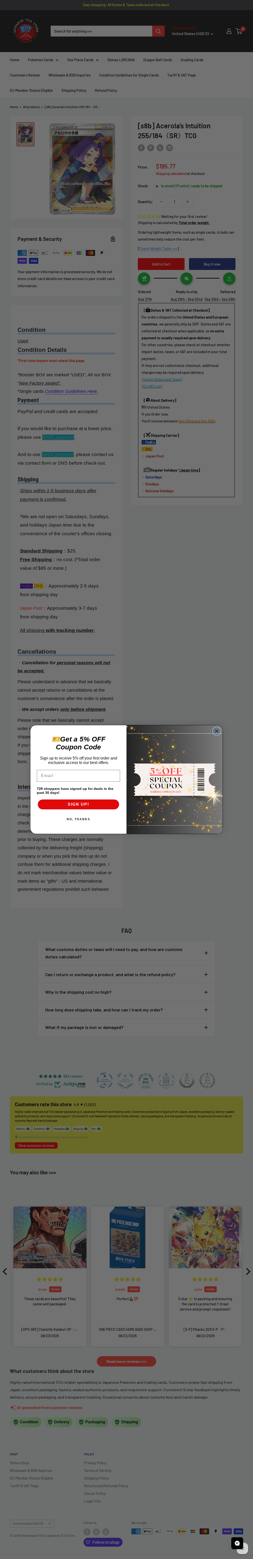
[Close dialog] (216, 731)
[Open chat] (237, 1543)
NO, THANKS (78, 819)
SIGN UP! (78, 804)
